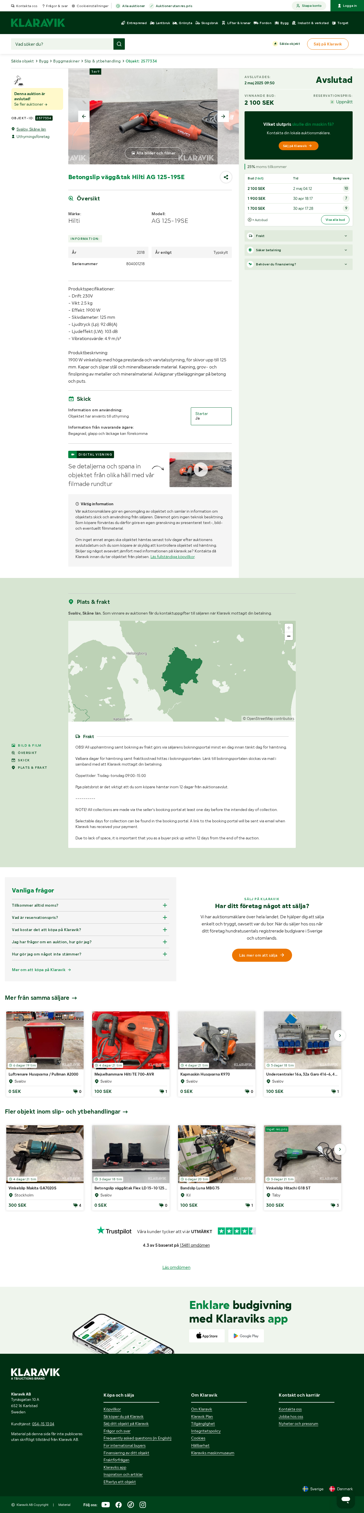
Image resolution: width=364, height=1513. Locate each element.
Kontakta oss (26, 6)
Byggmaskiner (66, 61)
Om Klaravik (201, 1409)
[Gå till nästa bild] (340, 1035)
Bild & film (29, 745)
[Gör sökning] (119, 44)
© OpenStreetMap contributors (268, 718)
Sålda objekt (290, 44)
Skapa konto (312, 6)
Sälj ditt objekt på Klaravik (126, 1423)
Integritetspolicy (206, 1431)
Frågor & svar (57, 6)
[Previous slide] (84, 116)
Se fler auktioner (29, 104)
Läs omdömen (176, 1267)
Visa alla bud (335, 220)
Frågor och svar (117, 1431)
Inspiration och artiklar (123, 1474)
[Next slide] (223, 116)
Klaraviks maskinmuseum (212, 1453)
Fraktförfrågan (116, 1460)
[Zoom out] (289, 636)
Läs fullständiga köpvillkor (172, 556)
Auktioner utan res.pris (174, 6)
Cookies (198, 1438)
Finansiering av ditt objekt (126, 1453)
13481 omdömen (195, 1245)
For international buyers (125, 1445)
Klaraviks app (115, 1467)
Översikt (27, 753)
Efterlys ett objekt (120, 1482)
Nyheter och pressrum (298, 1423)
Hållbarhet (200, 1445)
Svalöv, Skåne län (31, 129)
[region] (182, 671)
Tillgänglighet (203, 1423)
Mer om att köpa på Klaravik (38, 969)
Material (64, 1505)
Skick (24, 760)
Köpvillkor (112, 1409)
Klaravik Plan (202, 1416)
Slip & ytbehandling (102, 61)
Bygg (44, 61)
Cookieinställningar (92, 6)
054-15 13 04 (43, 1424)
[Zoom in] (289, 628)
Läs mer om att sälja (258, 955)
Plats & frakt (32, 768)
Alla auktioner (133, 6)
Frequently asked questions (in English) (137, 1438)
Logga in (350, 6)
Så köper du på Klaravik (124, 1416)
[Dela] (226, 177)
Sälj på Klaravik (295, 146)
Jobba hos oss (291, 1416)
